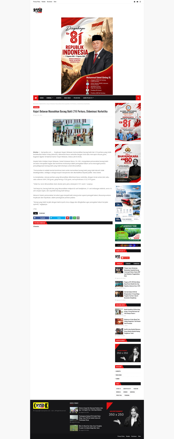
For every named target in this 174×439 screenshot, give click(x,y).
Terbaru (127, 263)
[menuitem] (35, 97)
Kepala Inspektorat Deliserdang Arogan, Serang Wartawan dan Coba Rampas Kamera (132, 311)
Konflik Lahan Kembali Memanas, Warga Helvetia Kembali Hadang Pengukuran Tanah (132, 331)
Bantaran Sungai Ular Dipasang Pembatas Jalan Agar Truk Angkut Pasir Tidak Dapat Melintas (91, 409)
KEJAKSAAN (42, 104)
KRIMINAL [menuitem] (49, 98)
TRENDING (126, 395)
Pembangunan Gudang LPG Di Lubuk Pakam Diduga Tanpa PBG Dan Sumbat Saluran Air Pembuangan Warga (89, 418)
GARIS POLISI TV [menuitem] (87, 98)
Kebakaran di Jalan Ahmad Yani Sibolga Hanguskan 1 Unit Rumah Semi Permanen (132, 321)
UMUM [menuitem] (41, 98)
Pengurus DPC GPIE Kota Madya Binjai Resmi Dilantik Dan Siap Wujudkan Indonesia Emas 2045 (132, 284)
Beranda (35, 104)
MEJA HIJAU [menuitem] (67, 98)
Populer (119, 263)
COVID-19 (118, 388)
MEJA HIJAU (119, 375)
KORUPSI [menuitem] (58, 98)
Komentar (136, 263)
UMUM (117, 379)
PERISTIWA (119, 395)
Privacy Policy (36, 1)
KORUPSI (118, 371)
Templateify (41, 436)
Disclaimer (49, 1)
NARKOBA (132, 392)
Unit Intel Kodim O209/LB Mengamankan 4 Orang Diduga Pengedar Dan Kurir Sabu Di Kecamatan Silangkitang (131, 295)
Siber (55, 1)
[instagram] (140, 1)
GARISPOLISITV (127, 388)
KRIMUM (125, 392)
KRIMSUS (118, 392)
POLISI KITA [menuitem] (77, 98)
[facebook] (135, 1)
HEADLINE (136, 388)
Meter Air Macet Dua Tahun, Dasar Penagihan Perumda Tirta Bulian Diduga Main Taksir (90, 427)
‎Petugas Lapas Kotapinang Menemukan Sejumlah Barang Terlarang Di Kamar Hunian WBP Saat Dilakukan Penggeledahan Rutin (132, 272)
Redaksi (44, 1)
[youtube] (137, 1)
